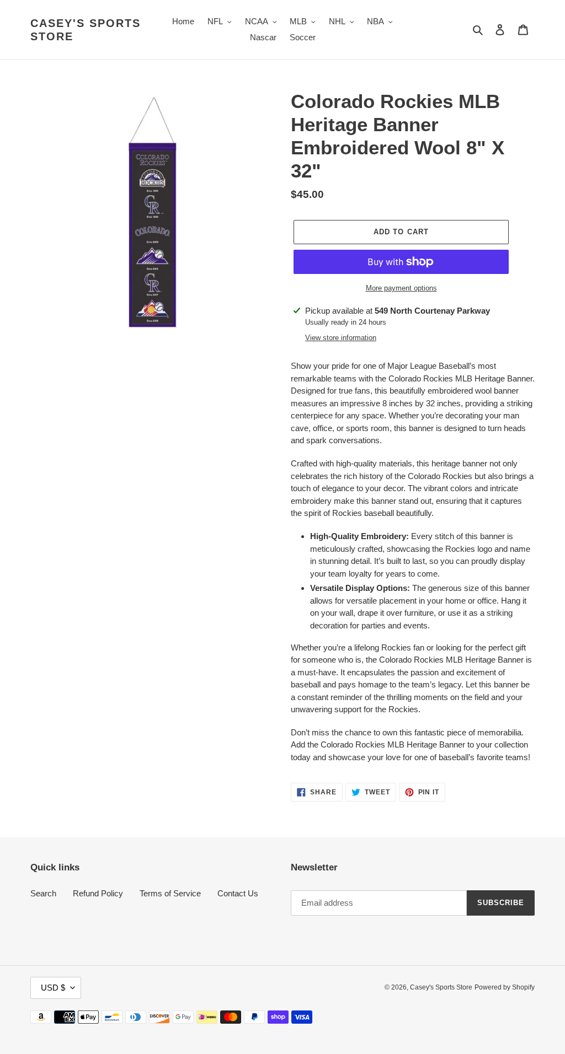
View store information (340, 338)
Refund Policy (98, 893)
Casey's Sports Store (85, 29)
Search (43, 893)
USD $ (53, 987)
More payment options (401, 288)
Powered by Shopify (505, 987)
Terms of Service (170, 893)
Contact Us (237, 893)
